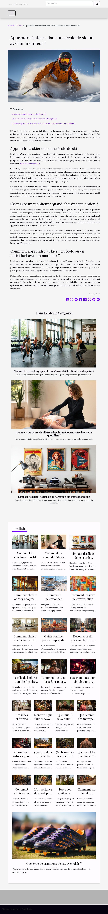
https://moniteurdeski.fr (30, 164)
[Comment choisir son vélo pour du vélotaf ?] (21, 780)
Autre (19, 26)
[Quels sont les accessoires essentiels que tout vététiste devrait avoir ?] (65, 743)
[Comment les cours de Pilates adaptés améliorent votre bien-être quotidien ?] (53, 404)
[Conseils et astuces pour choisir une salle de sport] (21, 743)
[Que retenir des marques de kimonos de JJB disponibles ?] (86, 705)
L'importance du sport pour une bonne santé (43, 795)
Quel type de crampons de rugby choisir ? (54, 863)
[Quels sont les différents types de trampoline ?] (43, 743)
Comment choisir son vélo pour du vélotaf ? (21, 795)
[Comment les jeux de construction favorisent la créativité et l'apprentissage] (83, 583)
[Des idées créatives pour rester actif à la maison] (21, 705)
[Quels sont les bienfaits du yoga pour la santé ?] (86, 743)
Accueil (11, 26)
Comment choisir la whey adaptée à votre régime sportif (25, 601)
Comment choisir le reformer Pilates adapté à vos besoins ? (25, 642)
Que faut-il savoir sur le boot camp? (65, 719)
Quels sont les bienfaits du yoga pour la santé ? (86, 758)
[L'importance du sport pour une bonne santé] (43, 780)
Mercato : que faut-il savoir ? (43, 719)
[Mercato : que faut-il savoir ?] (43, 705)
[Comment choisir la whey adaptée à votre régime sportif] (25, 583)
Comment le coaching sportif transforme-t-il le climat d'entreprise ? (54, 371)
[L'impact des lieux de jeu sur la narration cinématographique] (53, 469)
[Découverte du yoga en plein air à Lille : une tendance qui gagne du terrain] (83, 625)
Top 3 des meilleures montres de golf (64, 795)
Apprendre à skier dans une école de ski (29, 114)
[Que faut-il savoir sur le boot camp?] (65, 705)
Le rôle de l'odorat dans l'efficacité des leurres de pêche (25, 683)
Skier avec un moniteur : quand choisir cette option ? (34, 119)
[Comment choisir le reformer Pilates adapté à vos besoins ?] (25, 625)
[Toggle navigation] (12, 13)
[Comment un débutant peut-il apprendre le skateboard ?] (86, 780)
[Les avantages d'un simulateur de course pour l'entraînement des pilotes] (83, 666)
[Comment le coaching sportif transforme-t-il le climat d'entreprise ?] (53, 343)
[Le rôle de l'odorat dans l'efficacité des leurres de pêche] (25, 666)
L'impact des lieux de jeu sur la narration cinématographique (54, 496)
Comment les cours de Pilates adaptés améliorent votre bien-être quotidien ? (54, 434)
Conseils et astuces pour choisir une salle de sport (21, 758)
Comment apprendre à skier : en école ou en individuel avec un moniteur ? (43, 123)
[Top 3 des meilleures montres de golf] (65, 780)
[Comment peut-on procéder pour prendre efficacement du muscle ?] (54, 666)
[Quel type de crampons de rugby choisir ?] (54, 835)
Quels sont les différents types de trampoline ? (43, 758)
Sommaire (18, 109)
